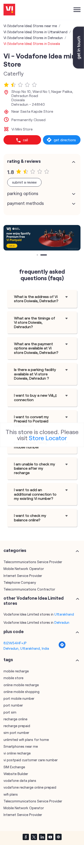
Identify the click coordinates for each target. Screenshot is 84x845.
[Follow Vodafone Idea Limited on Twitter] (33, 836)
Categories (15, 550)
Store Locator (48, 437)
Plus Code (14, 631)
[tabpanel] (42, 237)
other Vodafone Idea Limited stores (34, 600)
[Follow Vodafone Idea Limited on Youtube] (50, 836)
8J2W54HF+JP (15, 643)
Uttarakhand (64, 614)
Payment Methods (25, 203)
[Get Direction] (62, 647)
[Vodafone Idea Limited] (9, 10)
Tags (8, 659)
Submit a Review (24, 182)
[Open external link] (78, 67)
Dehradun (61, 622)
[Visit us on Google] (25, 836)
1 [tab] (38, 255)
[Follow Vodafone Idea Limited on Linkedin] (42, 836)
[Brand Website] (58, 836)
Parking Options (22, 193)
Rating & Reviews (24, 161)
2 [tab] (41, 255)
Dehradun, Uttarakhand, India (26, 648)
